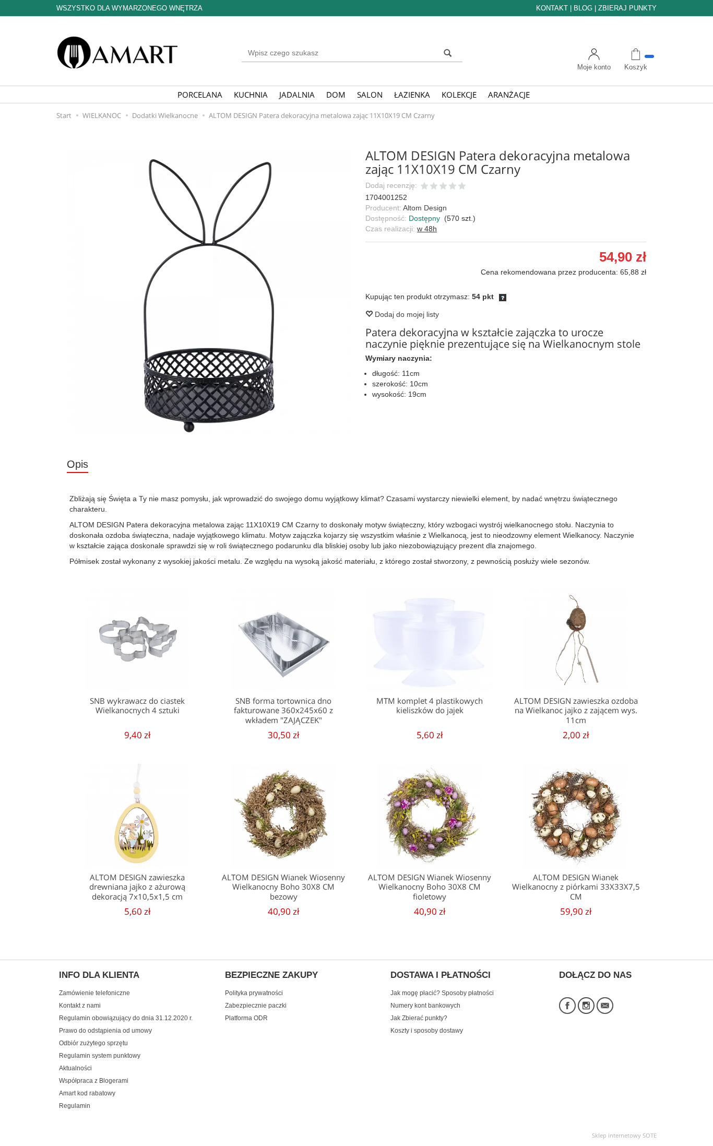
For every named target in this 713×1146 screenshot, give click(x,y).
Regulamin (74, 1105)
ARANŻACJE (509, 94)
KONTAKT (552, 8)
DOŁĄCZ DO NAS (595, 975)
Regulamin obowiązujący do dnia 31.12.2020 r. (126, 1018)
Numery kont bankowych (425, 1005)
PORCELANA (199, 94)
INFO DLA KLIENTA (99, 975)
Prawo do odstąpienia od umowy (105, 1030)
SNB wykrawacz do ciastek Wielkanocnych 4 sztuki (137, 705)
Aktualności (75, 1068)
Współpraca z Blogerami (93, 1080)
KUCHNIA (251, 94)
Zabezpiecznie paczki (256, 1005)
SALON (370, 94)
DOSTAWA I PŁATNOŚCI (440, 975)
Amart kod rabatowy (87, 1093)
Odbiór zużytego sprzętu (93, 1043)
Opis (77, 464)
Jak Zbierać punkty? (418, 1018)
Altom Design (425, 208)
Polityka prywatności (254, 993)
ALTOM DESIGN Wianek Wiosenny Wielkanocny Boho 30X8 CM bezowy (283, 887)
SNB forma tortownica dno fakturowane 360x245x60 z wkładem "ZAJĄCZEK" (283, 710)
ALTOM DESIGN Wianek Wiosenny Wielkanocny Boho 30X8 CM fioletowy (429, 887)
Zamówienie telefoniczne (94, 993)
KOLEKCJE (459, 94)
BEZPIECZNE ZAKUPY (271, 975)
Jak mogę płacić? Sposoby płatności (442, 993)
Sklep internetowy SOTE (624, 1135)
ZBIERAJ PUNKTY (627, 8)
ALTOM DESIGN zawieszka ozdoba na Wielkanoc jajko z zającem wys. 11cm (576, 710)
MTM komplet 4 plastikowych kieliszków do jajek (429, 705)
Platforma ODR (246, 1018)
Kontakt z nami (80, 1005)
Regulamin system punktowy (99, 1055)
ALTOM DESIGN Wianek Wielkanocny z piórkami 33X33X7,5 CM (576, 887)
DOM (336, 94)
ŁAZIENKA (412, 94)
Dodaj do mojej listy (406, 314)
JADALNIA (297, 94)
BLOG (583, 8)
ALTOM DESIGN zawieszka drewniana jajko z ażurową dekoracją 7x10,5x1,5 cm (137, 887)
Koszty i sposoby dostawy (426, 1030)
